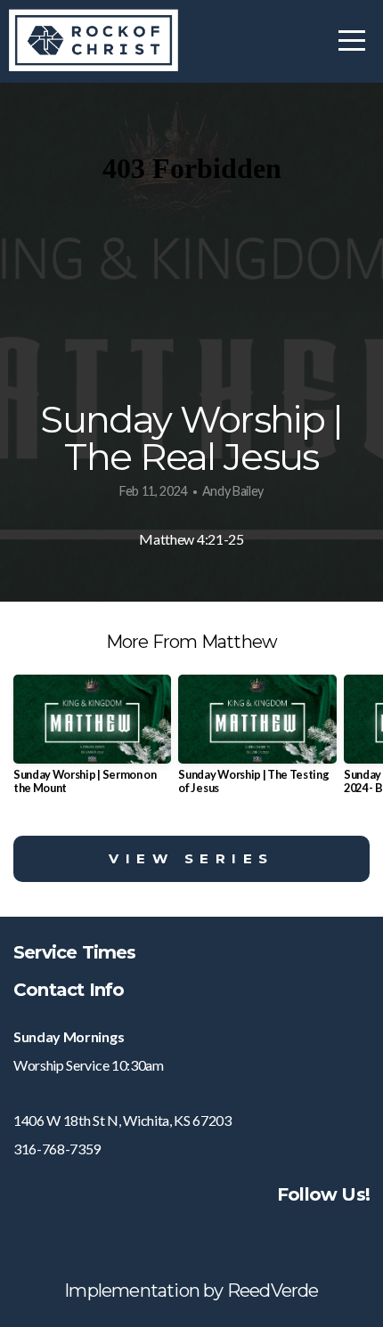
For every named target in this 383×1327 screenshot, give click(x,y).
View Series (191, 858)
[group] (92, 742)
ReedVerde (273, 1290)
